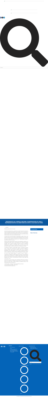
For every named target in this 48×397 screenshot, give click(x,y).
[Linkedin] (4, 17)
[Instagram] (2, 17)
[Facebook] (1, 17)
